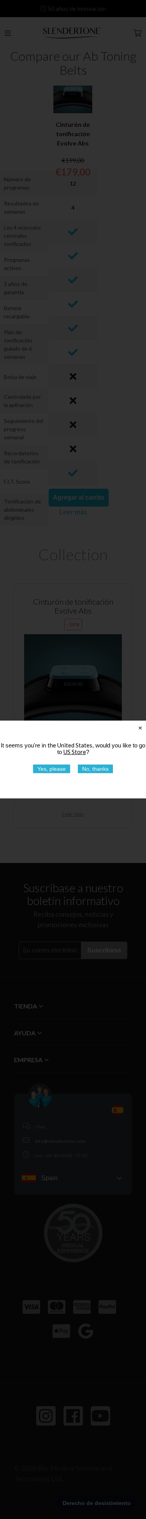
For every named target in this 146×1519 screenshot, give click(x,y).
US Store (74, 751)
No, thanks (95, 769)
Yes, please (51, 769)
